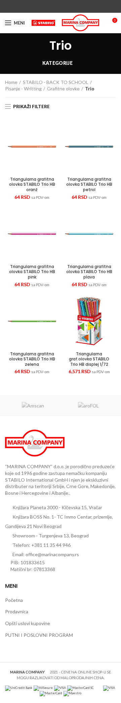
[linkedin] (68, 6)
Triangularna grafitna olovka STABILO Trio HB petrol (89, 184)
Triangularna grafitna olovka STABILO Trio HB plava (89, 272)
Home (11, 82)
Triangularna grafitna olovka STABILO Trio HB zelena (32, 359)
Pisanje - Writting (23, 88)
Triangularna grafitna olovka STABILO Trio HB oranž (32, 184)
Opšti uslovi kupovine (27, 623)
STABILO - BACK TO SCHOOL (55, 82)
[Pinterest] (61, 6)
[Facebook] (45, 6)
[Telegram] (76, 6)
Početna (14, 600)
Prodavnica (16, 611)
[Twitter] (53, 6)
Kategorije (57, 63)
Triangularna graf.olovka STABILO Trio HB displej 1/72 (89, 359)
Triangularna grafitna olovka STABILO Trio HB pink (32, 272)
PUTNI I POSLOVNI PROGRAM (39, 635)
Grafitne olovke (63, 88)
